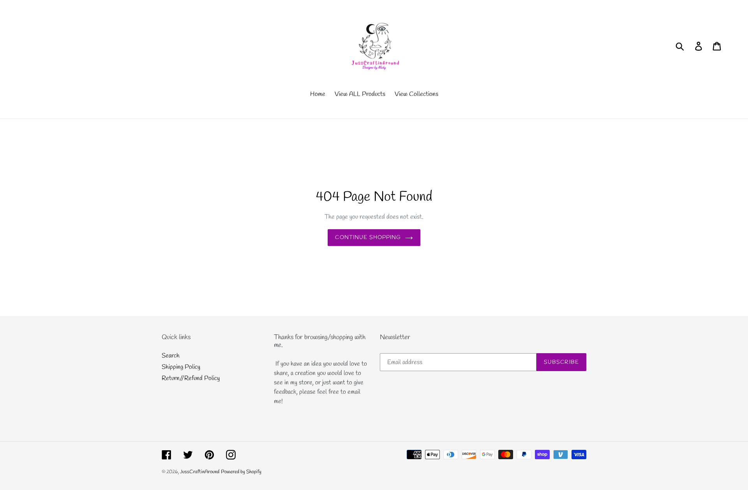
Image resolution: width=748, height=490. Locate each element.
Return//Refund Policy (191, 378)
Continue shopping (368, 237)
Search (171, 356)
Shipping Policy (181, 367)
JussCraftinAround (199, 472)
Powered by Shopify (241, 472)
